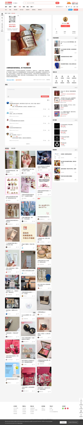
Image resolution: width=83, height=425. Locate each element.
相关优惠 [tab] (13, 148)
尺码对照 (56, 78)
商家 (15, 6)
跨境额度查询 (74, 82)
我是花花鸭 (11, 112)
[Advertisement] (65, 192)
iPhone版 (51, 409)
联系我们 (24, 409)
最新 (10, 9)
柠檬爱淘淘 (11, 133)
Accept (63, 422)
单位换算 (62, 78)
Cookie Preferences (73, 422)
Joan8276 (11, 126)
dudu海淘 (11, 119)
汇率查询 (68, 78)
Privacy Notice (20, 423)
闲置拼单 (27, 9)
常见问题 (24, 408)
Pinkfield (11, 102)
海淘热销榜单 (19, 79)
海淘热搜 (43, 409)
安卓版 (51, 408)
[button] (15, 3)
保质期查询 (62, 82)
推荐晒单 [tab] (7, 148)
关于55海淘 (16, 408)
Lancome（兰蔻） (11, 79)
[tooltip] (12, 23)
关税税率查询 (74, 78)
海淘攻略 (15, 9)
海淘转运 (33, 9)
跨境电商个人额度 (33, 409)
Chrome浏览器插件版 (54, 411)
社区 (6, 9)
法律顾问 (24, 413)
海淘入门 (43, 408)
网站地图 (15, 413)
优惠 (10, 6)
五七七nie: (14, 105)
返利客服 (24, 411)
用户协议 (15, 411)
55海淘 (8, 3)
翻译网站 (56, 82)
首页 (6, 13)
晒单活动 (40, 9)
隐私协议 (15, 409)
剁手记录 (21, 9)
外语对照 (68, 82)
